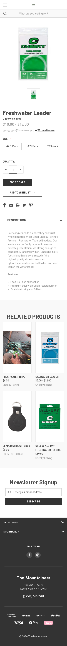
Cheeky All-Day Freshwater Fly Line (48, 448)
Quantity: (9, 161)
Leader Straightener (16, 445)
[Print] (17, 205)
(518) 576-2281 (35, 596)
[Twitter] (24, 205)
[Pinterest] (31, 205)
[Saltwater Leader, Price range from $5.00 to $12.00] (50, 347)
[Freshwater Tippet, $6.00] (17, 347)
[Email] (11, 205)
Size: (6, 138)
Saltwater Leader (47, 376)
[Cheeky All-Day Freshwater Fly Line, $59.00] (50, 416)
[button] (44, 130)
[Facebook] (4, 205)
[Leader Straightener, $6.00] (17, 416)
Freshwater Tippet (15, 376)
